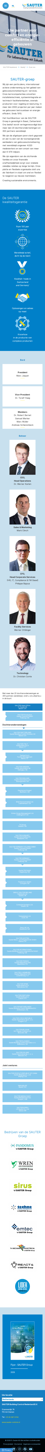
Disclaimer (18, 1444)
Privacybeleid (8, 1444)
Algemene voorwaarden (31, 1444)
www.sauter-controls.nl (11, 1422)
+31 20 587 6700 (11, 1417)
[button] (6, 1450)
